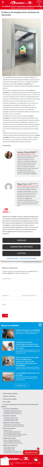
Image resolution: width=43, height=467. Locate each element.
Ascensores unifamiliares (10, 408)
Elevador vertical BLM (11, 419)
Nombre (5, 295)
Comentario (6, 278)
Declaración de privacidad (28, 258)
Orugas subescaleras (9, 438)
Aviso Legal (6, 401)
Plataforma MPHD (9, 447)
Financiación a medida (9, 399)
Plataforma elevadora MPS (12, 451)
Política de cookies (13, 258)
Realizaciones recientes (10, 393)
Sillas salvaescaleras (9, 428)
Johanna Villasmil (24, 152)
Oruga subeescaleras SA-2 (12, 440)
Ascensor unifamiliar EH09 (12, 412)
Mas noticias (21, 385)
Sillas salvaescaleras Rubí (12, 431)
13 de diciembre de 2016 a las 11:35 (27, 186)
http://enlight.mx (32, 174)
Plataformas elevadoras (10, 445)
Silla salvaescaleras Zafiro (12, 436)
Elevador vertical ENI (11, 417)
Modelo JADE (8, 430)
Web (4, 304)
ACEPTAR (21, 253)
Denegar (21, 240)
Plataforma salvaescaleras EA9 (14, 426)
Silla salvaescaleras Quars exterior (15, 434)
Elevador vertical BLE (11, 420)
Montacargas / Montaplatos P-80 (14, 453)
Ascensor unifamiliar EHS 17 (13, 413)
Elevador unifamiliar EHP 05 (13, 410)
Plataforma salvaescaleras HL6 (14, 424)
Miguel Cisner (22, 184)
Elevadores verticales (9, 415)
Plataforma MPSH (9, 450)
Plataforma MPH (9, 448)
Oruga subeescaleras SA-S (12, 441)
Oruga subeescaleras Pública (13, 443)
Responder (34, 152)
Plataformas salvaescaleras (11, 422)
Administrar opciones (21, 247)
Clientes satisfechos (9, 396)
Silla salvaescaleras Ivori (12, 433)
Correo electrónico (29, 295)
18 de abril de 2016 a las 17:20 (26, 154)
